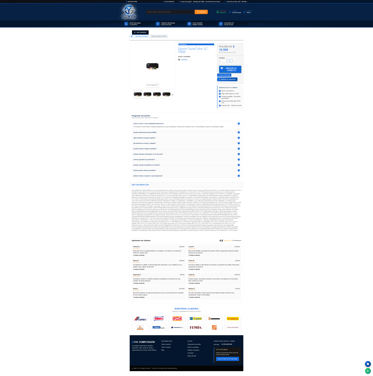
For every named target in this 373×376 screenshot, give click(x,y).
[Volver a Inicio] (132, 36)
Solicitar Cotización (193, 350)
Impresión (184, 59)
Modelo (180, 56)
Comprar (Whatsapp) (224, 75)
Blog (162, 350)
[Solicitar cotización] (368, 364)
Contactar (191, 353)
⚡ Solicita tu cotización (227, 79)
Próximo (172, 95)
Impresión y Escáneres (142, 36)
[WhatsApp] (368, 371)
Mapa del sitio (192, 356)
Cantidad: (222, 58)
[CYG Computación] (129, 12)
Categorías (140, 32)
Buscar (202, 12)
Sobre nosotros (166, 344)
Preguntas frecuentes (194, 344)
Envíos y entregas (193, 347)
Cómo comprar (166, 347)
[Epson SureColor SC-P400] (138, 94)
